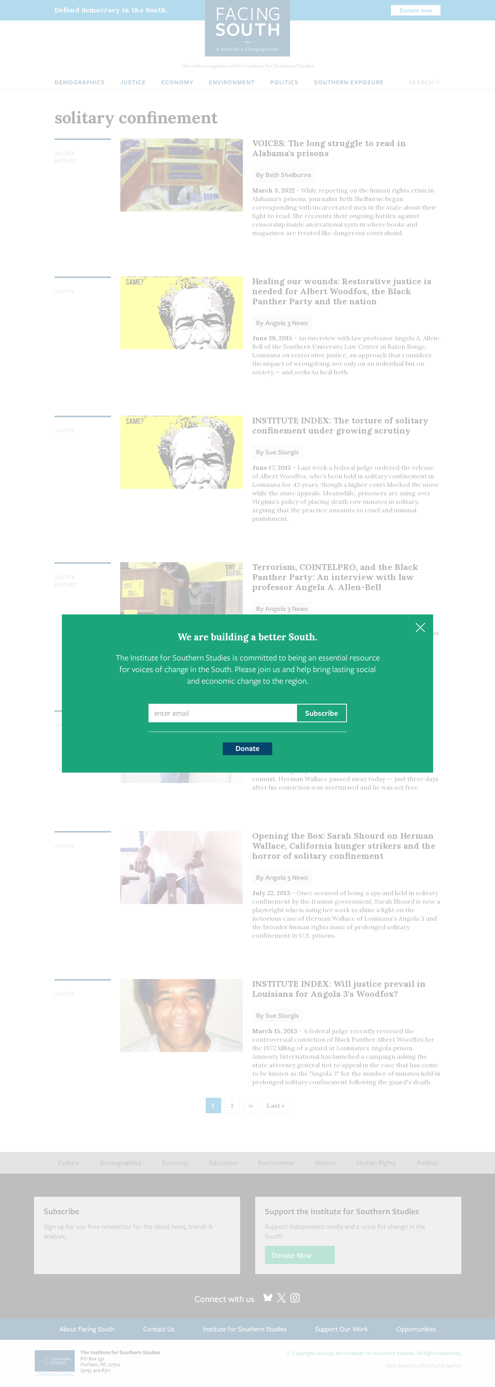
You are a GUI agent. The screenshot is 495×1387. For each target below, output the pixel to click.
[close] (420, 627)
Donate (247, 748)
